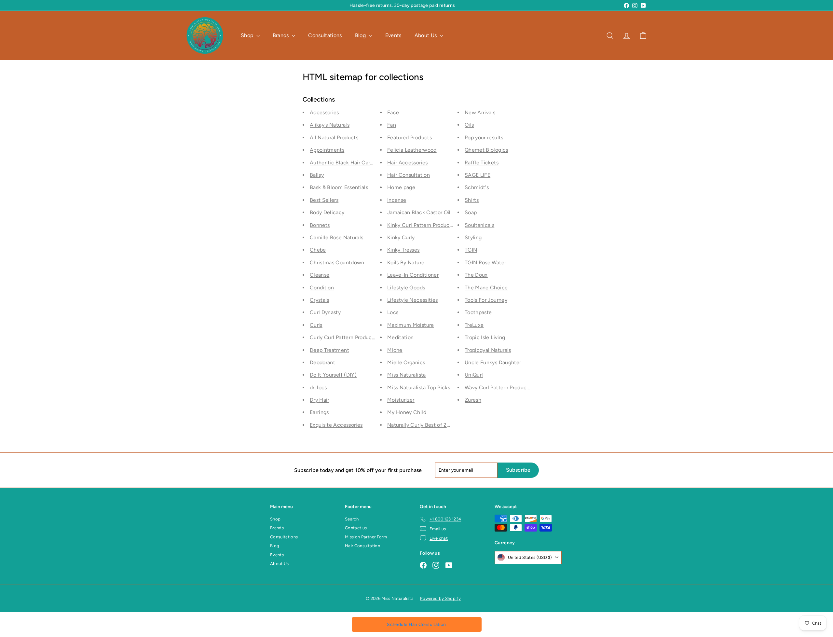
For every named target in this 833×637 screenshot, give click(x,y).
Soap (471, 212)
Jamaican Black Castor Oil (419, 212)
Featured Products (409, 137)
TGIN (471, 250)
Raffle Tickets (481, 162)
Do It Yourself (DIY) (333, 375)
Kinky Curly (401, 237)
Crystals (319, 300)
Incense (396, 200)
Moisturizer (401, 400)
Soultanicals (479, 225)
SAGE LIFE (477, 175)
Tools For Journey (486, 300)
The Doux (476, 275)
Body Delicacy (327, 212)
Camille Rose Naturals (336, 237)
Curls (316, 325)
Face (393, 112)
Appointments (327, 150)
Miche (395, 350)
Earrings (319, 412)
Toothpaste (478, 312)
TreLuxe (474, 325)
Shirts (472, 200)
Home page (401, 187)
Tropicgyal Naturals (488, 350)
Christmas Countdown (337, 262)
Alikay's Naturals (329, 125)
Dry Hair (319, 400)
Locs (392, 312)
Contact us (356, 527)
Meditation (400, 337)
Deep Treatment (329, 350)
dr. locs (318, 387)
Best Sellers (324, 200)
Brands (281, 35)
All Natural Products (334, 137)
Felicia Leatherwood (412, 150)
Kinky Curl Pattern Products (420, 225)
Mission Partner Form (366, 536)
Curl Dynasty (325, 312)
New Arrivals (480, 112)
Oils (469, 125)
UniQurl (474, 375)
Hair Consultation (408, 175)
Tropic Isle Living (485, 337)
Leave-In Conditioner (413, 275)
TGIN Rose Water (485, 262)
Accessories (324, 112)
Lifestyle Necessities (412, 300)
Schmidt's (477, 187)
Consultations (325, 35)
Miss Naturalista (406, 375)
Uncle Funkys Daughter (493, 362)
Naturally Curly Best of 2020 (422, 425)
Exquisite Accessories (336, 425)
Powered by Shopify (440, 598)
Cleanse (319, 275)
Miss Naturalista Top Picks (418, 387)
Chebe (318, 250)
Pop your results (484, 137)
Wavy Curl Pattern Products (498, 387)
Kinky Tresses (403, 250)
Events (393, 35)
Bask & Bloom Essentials (339, 187)
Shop (248, 35)
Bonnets (320, 225)
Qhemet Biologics (486, 150)
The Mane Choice (486, 287)
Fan (391, 125)
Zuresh (473, 400)
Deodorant (322, 362)
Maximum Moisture (410, 325)
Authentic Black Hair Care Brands (350, 162)
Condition (322, 287)
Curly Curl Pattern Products (343, 337)
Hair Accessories (407, 162)
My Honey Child (406, 412)
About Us (426, 35)
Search (352, 519)
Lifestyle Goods (406, 287)
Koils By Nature (405, 262)
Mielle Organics (406, 362)
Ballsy (317, 175)
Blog (361, 35)
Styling (473, 237)
